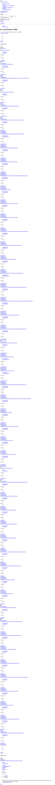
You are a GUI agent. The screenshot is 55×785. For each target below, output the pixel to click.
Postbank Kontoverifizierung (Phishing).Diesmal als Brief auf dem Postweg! (13, 384)
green (1, 604)
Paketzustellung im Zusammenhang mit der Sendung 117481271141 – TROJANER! (14, 78)
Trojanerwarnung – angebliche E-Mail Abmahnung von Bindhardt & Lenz (13, 551)
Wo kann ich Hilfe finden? (4, 50)
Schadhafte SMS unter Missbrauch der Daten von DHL (9, 663)
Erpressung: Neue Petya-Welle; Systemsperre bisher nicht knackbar (11, 119)
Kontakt (4, 765)
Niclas (1, 75)
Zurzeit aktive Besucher (7, 9)
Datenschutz (5, 767)
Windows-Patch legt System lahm (6, 412)
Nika (1, 117)
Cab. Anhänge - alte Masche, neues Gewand (8, 454)
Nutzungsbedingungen (6, 766)
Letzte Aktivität (10, 7)
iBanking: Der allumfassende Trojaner (6, 705)
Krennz (1, 479)
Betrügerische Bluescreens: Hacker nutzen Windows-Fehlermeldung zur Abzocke (14, 175)
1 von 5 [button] (1, 41)
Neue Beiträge (5, 5)
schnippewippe (5, 79)
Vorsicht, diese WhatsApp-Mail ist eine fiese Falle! (9, 217)
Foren (4, 4)
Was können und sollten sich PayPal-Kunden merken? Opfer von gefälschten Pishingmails (15, 398)
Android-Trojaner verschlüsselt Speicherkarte (8, 649)
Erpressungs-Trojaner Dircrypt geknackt (7, 370)
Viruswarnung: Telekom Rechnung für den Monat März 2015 (10, 245)
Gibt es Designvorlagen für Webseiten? (7, 92)
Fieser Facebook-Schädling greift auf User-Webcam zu (9, 426)
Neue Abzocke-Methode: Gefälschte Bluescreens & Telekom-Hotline (12, 133)
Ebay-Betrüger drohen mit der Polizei (6, 593)
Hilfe (3, 768)
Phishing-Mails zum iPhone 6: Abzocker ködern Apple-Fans (10, 565)
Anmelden (2, 21)
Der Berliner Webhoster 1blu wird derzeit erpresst (8, 161)
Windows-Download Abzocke (5, 189)
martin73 (1, 618)
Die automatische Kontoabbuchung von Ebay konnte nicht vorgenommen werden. (14, 231)
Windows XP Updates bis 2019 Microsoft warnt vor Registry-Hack (11, 732)
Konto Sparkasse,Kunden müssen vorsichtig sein (8, 342)
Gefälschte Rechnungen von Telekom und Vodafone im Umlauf (11, 621)
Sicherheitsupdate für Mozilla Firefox (6, 64)
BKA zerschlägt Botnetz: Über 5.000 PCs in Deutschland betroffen (11, 273)
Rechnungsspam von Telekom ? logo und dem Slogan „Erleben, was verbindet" (14, 677)
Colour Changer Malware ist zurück (6, 440)
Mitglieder (4, 8)
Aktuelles (4, 6)
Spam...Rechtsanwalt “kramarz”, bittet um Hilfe (8, 523)
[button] (1, 0)
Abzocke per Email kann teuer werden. (7, 356)
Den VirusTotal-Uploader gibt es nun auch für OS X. (9, 691)
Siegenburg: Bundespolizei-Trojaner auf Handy (8, 259)
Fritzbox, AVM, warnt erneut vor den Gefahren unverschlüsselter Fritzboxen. (13, 328)
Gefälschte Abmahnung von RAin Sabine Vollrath (8, 496)
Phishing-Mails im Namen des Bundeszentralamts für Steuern (10, 635)
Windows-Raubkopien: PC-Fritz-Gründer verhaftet (9, 203)
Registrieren (2, 23)
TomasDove (5, 52)
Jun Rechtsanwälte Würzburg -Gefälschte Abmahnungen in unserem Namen (13, 287)
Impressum (4, 769)
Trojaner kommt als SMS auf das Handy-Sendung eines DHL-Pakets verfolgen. (13, 482)
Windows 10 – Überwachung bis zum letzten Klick (9, 147)
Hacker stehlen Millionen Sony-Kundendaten (8, 607)
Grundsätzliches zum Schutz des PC (6, 468)
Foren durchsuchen (11, 5)
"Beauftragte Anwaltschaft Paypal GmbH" (7, 579)
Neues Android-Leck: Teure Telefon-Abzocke (8, 537)
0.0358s (6, 775)
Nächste (1, 48)
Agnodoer (4, 93)
